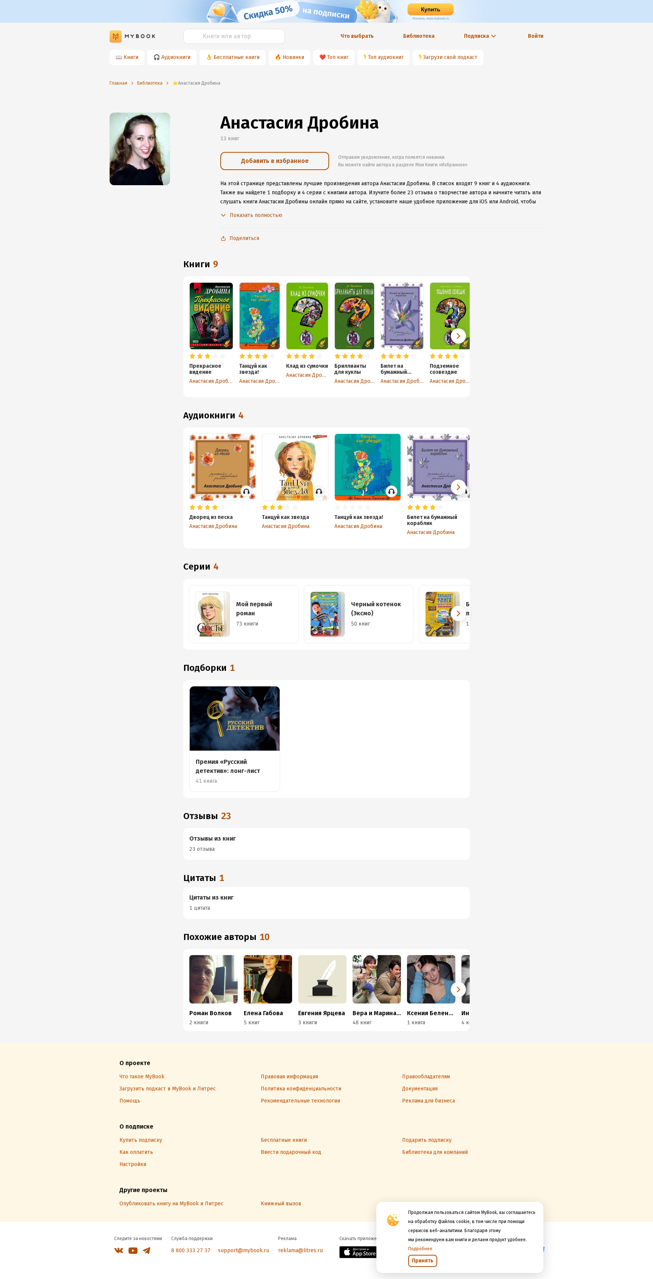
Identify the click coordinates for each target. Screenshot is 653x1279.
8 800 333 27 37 (190, 1250)
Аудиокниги (175, 57)
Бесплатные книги (237, 57)
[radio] (192, 356)
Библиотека (419, 36)
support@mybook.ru (243, 1250)
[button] (458, 336)
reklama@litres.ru (300, 1250)
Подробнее (420, 1248)
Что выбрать (357, 36)
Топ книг (337, 57)
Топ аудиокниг (386, 57)
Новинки (293, 57)
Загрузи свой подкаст (450, 57)
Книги (131, 57)
